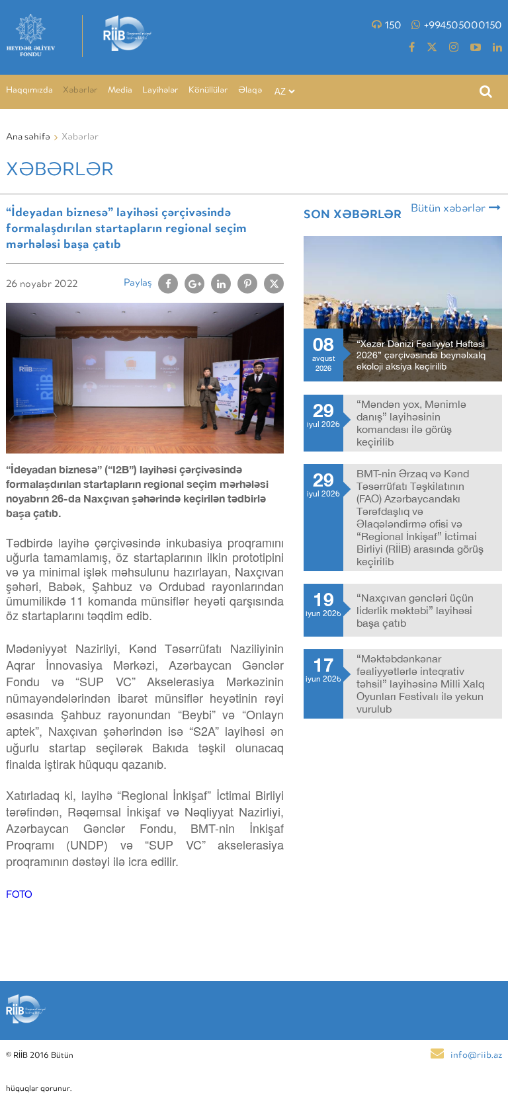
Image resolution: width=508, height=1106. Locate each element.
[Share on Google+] (194, 284)
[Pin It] (247, 284)
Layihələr (160, 91)
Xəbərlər (80, 91)
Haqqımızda (29, 91)
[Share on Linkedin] (221, 284)
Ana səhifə (28, 137)
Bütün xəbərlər (448, 209)
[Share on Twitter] (274, 284)
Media (120, 91)
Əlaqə (250, 91)
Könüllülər (208, 91)
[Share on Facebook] (168, 284)
